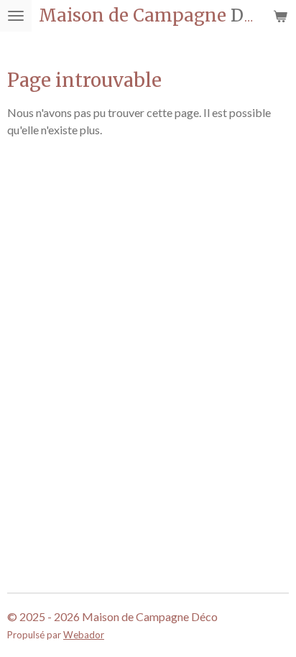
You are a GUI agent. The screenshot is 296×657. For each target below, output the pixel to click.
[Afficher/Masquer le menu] (16, 16)
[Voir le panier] (280, 16)
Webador (83, 634)
